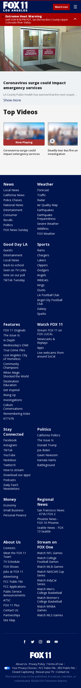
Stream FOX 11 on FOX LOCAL (49, 332)
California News (14, 195)
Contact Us (10, 610)
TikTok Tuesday (14, 280)
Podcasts (9, 480)
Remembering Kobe (16, 414)
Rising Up (9, 395)
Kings (40, 285)
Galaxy (41, 309)
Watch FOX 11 (50, 324)
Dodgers (43, 270)
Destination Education (11, 383)
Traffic (41, 195)
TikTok (7, 450)
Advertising (10, 577)
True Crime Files (14, 350)
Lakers (41, 260)
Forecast (43, 190)
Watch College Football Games (48, 560)
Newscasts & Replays (46, 341)
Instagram (10, 445)
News (8, 184)
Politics (8, 225)
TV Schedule (11, 562)
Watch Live (61, 7)
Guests (8, 250)
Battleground (46, 465)
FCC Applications (14, 586)
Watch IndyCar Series (47, 582)
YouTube (9, 455)
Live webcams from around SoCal (50, 354)
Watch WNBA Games (46, 608)
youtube (48, 641)
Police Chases (12, 200)
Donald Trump (47, 445)
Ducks (41, 290)
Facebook (10, 440)
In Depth (9, 340)
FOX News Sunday (15, 230)
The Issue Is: (11, 335)
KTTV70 (8, 419)
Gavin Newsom (47, 455)
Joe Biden (43, 450)
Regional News (45, 502)
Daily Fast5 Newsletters (11, 487)
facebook (24, 641)
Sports (43, 244)
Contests (9, 548)
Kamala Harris (46, 460)
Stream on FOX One (47, 544)
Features (11, 324)
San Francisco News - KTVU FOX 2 (50, 512)
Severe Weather (48, 224)
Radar (41, 200)
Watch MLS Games (50, 615)
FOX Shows (11, 567)
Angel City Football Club (49, 302)
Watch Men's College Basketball (49, 591)
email (56, 641)
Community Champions (11, 366)
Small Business (13, 510)
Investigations (12, 400)
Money (9, 499)
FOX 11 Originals (14, 330)
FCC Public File (13, 581)
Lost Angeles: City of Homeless (15, 357)
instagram (40, 641)
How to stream (13, 470)
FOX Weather (46, 234)
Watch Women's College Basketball (49, 599)
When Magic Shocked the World (16, 374)
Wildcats (42, 280)
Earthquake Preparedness (46, 217)
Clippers (42, 265)
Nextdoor (9, 460)
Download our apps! (17, 475)
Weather (45, 184)
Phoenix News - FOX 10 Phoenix (48, 521)
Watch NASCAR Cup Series (50, 573)
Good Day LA (15, 244)
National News (13, 205)
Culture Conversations (13, 407)
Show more (12, 100)
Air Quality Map (47, 205)
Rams (41, 250)
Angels (41, 275)
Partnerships (11, 615)
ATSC (7, 600)
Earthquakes (45, 210)
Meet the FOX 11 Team (14, 555)
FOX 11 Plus (11, 605)
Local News (11, 190)
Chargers (43, 255)
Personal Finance (14, 515)
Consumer (10, 215)
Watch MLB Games (50, 567)
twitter (32, 641)
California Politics (48, 435)
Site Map (9, 620)
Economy (9, 505)
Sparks (41, 314)
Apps (40, 348)
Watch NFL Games (50, 553)
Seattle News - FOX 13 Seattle (50, 529)
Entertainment (12, 210)
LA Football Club (48, 295)
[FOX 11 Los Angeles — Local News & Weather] (15, 7)
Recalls (8, 220)
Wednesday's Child (15, 345)
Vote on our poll (14, 275)
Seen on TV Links (14, 270)
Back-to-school (13, 265)
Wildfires (43, 229)
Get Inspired (11, 390)
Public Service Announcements (14, 593)
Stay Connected (13, 432)
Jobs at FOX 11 (13, 572)
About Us (12, 542)
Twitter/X (9, 465)
